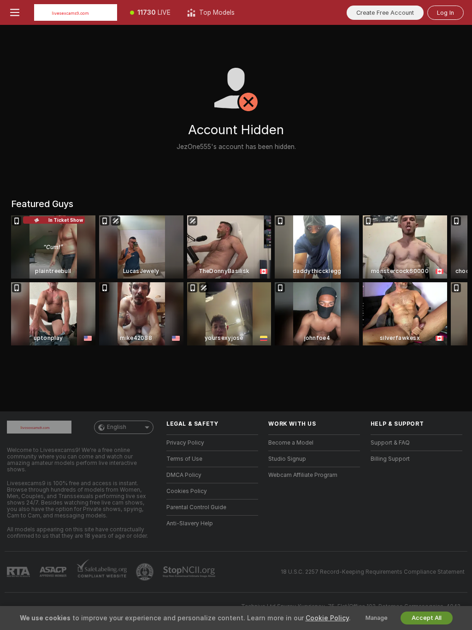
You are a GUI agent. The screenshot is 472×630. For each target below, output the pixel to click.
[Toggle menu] (15, 12)
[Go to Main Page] (76, 12)
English (116, 427)
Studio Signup (287, 459)
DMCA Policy (183, 475)
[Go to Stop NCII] (190, 571)
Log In (445, 12)
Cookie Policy (327, 618)
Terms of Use (184, 459)
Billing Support (390, 459)
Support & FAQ (390, 443)
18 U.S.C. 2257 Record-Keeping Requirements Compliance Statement (373, 572)
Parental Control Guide (196, 507)
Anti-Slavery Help (189, 523)
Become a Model (290, 443)
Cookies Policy (186, 491)
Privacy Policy (185, 443)
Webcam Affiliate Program (302, 475)
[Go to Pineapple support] (145, 572)
